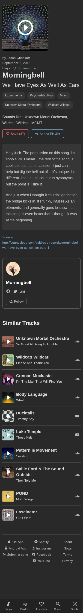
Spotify (44, 542)
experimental (14, 95)
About (67, 542)
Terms (67, 554)
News (68, 548)
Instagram (43, 548)
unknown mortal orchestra (23, 105)
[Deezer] (22, 292)
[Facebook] (8, 292)
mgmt (64, 95)
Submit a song (17, 554)
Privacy (67, 561)
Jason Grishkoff (18, 58)
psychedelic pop (41, 95)
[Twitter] (15, 292)
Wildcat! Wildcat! (59, 105)
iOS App (18, 542)
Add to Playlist (50, 134)
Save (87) (18, 134)
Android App (18, 548)
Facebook (43, 554)
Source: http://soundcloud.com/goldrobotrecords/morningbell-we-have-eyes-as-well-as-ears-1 (41, 242)
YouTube (43, 561)
